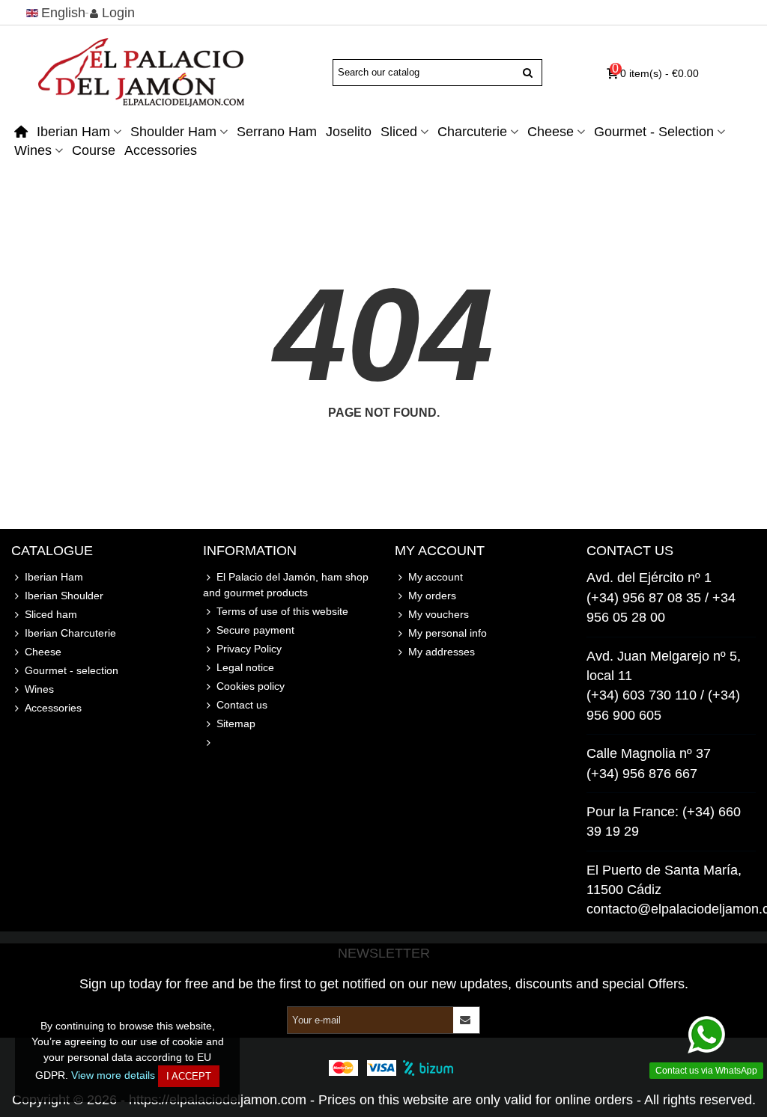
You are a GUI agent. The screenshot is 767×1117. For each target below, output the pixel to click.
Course (93, 150)
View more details (113, 1075)
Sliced (399, 131)
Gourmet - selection (654, 131)
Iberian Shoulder (64, 596)
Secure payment (255, 630)
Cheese (550, 131)
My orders (432, 596)
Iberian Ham (73, 131)
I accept (188, 1076)
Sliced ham (51, 614)
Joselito (349, 131)
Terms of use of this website (282, 611)
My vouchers (438, 614)
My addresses (441, 652)
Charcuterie (472, 131)
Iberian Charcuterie (70, 633)
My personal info (447, 633)
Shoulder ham (173, 131)
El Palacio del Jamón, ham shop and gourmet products (286, 585)
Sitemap (235, 723)
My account (435, 577)
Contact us (241, 705)
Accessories (160, 150)
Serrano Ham (277, 131)
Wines (33, 150)
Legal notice (245, 667)
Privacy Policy (249, 649)
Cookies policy (250, 686)
